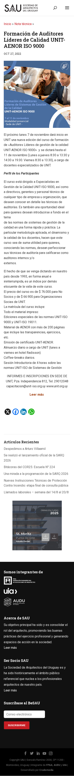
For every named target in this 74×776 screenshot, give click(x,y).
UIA (65, 765)
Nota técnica (23, 24)
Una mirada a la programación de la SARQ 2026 (36, 474)
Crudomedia (46, 770)
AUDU (57, 765)
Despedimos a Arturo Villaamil (25, 449)
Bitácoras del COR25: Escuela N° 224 (29, 467)
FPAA (49, 765)
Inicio (7, 24)
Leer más (37, 394)
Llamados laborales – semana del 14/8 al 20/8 (36, 492)
